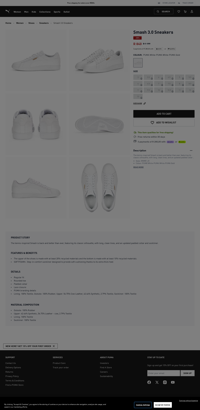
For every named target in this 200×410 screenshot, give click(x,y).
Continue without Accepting (188, 401)
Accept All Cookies (162, 405)
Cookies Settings (143, 405)
